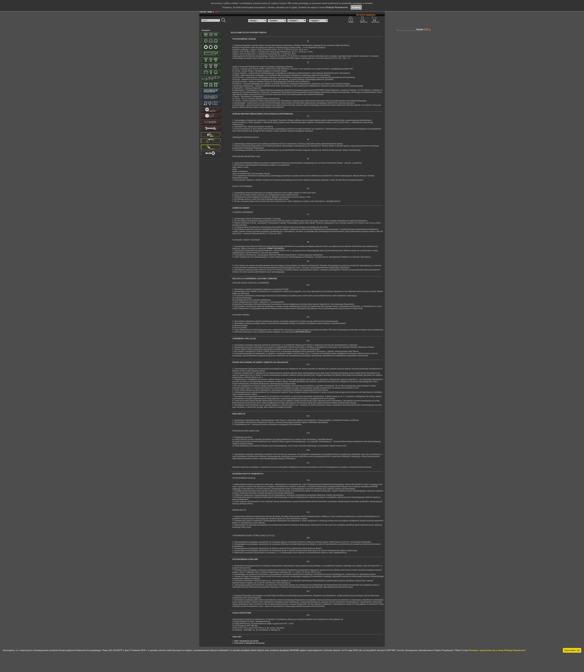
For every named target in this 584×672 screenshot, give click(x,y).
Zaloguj (351, 22)
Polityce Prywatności (337, 7)
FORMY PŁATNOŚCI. (276, 248)
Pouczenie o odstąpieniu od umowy (249, 643)
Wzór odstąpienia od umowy (246, 641)
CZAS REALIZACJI (302, 332)
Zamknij (356, 7)
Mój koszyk (375, 22)
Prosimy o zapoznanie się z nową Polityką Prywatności (497, 650)
